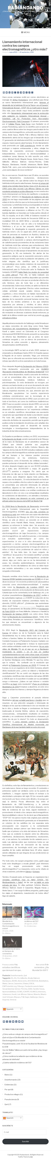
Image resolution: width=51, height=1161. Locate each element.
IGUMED (33, 992)
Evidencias (9, 1085)
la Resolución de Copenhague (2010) (22, 617)
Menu (27, 32)
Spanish (9, 1009)
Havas (41, 989)
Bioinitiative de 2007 (32, 595)
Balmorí (36, 978)
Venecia (13, 1000)
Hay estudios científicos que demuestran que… (12, 967)
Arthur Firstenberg (20, 100)
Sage (27, 997)
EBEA (31, 983)
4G (15, 978)
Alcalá (30, 978)
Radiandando (25, 7)
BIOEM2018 (33, 981)
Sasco (41, 997)
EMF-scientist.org (27, 146)
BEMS (14, 981)
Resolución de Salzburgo (13, 237)
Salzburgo (34, 997)
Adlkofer (23, 978)
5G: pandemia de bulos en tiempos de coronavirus (11, 951)
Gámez (28, 872)
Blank (4, 983)
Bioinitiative (43, 981)
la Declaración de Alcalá (11, 439)
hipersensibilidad (9, 992)
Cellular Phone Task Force (19, 124)
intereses (42, 992)
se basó (13, 684)
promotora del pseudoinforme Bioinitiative (21, 329)
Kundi (14, 994)
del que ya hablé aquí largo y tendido (27, 700)
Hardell (35, 989)
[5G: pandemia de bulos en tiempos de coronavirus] (12, 942)
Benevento (22, 981)
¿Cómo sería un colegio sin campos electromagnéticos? (24, 1034)
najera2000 (13, 52)
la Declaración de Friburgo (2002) (34, 366)
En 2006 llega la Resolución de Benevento (20, 506)
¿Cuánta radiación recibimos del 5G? (17, 1063)
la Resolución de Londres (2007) (28, 587)
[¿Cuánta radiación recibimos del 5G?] (34, 912)
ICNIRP (26, 992)
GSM (30, 989)
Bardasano (6, 981)
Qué (25, 975)
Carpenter (18, 983)
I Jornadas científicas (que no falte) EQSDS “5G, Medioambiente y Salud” (25, 879)
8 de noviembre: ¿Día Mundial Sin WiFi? (40, 967)
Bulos (7, 1075)
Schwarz (36, 872)
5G (18, 978)
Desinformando (16, 975)
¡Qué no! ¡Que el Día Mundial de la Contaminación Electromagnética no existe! (10, 923)
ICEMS (19, 992)
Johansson (6, 994)
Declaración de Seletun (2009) (15, 614)
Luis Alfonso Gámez (25, 994)
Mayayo (17, 997)
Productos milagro (12, 1094)
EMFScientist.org (9, 986)
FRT (31, 1157)
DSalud (25, 983)
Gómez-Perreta (20, 989)
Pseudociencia (10, 1099)
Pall (22, 997)
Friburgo (20, 986)
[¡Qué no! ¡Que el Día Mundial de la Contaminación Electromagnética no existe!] (12, 912)
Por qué (8, 1089)
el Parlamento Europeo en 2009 (22, 665)
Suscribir (25, 1141)
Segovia (5, 1000)
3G (12, 978)
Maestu (37, 994)
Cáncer (10, 983)
